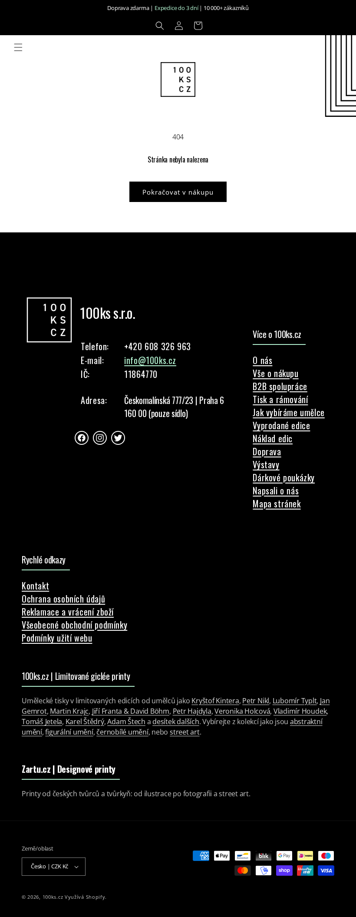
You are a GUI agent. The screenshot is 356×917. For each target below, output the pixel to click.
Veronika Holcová (242, 711)
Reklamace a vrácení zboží (68, 611)
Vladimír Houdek (300, 711)
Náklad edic (273, 438)
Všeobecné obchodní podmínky (74, 624)
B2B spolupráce (280, 386)
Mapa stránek (276, 503)
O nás (262, 360)
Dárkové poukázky (284, 477)
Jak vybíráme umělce (288, 412)
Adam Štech (126, 721)
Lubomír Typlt (295, 700)
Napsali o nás (276, 490)
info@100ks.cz (150, 360)
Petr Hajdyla (192, 711)
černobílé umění (122, 732)
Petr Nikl (255, 700)
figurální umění (69, 732)
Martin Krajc (69, 711)
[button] (159, 25)
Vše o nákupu (275, 373)
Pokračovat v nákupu (178, 192)
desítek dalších (175, 721)
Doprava (267, 451)
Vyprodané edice (281, 425)
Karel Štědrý (85, 721)
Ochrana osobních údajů (63, 598)
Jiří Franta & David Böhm (130, 711)
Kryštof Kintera (215, 700)
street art (185, 732)
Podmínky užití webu (57, 637)
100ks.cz (53, 897)
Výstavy (266, 464)
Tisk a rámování (280, 399)
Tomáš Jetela (42, 721)
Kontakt (35, 585)
